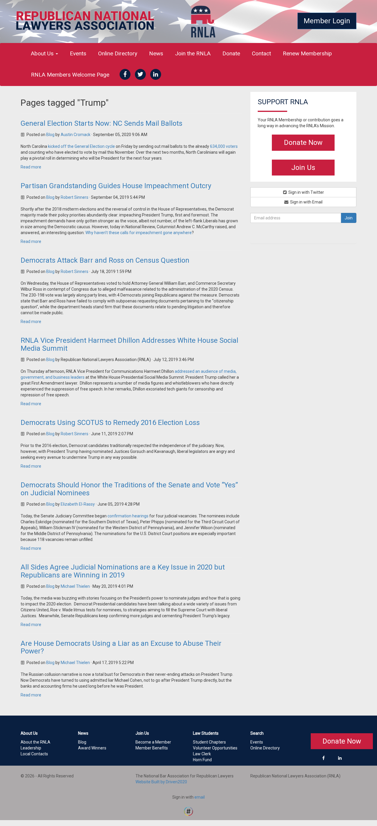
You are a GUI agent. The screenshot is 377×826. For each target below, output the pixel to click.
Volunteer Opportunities (215, 748)
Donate (231, 53)
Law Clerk (202, 753)
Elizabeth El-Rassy (78, 504)
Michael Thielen (75, 586)
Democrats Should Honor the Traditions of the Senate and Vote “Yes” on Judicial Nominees (129, 489)
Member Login (327, 21)
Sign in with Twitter (305, 192)
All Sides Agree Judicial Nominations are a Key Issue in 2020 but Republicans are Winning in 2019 (123, 571)
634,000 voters (224, 146)
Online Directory (117, 53)
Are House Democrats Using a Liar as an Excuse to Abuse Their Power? (121, 647)
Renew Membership (307, 53)
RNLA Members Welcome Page (70, 74)
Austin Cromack (75, 134)
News (156, 53)
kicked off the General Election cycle (81, 146)
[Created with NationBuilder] (188, 811)
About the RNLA (35, 742)
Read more (31, 167)
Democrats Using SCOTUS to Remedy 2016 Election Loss (110, 422)
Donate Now (303, 142)
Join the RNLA (193, 53)
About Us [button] (43, 53)
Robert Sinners (74, 197)
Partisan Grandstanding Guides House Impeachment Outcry (116, 186)
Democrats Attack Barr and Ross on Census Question (105, 260)
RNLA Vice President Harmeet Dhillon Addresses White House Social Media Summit (129, 344)
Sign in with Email (306, 202)
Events (78, 53)
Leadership (31, 748)
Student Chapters (209, 742)
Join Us (303, 167)
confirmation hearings (128, 516)
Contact (261, 53)
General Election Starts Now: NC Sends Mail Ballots (101, 123)
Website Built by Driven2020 (161, 781)
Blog (50, 134)
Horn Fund (202, 759)
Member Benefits (151, 748)
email (199, 797)
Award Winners (92, 748)
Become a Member (153, 742)
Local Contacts (34, 753)
